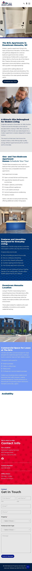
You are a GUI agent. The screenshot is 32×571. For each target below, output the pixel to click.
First (2, 501)
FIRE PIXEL (24, 568)
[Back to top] (28, 567)
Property (4, 517)
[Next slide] (30, 22)
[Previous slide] (1, 22)
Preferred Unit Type (7, 525)
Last (18, 501)
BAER (18, 568)
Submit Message (7, 556)
